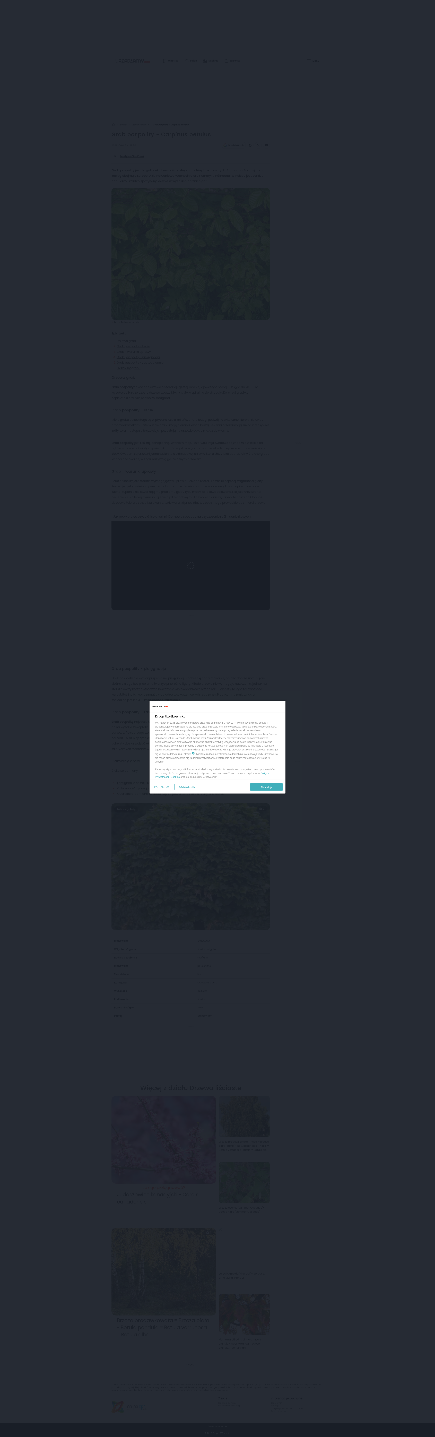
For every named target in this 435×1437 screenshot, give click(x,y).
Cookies (175, 776)
